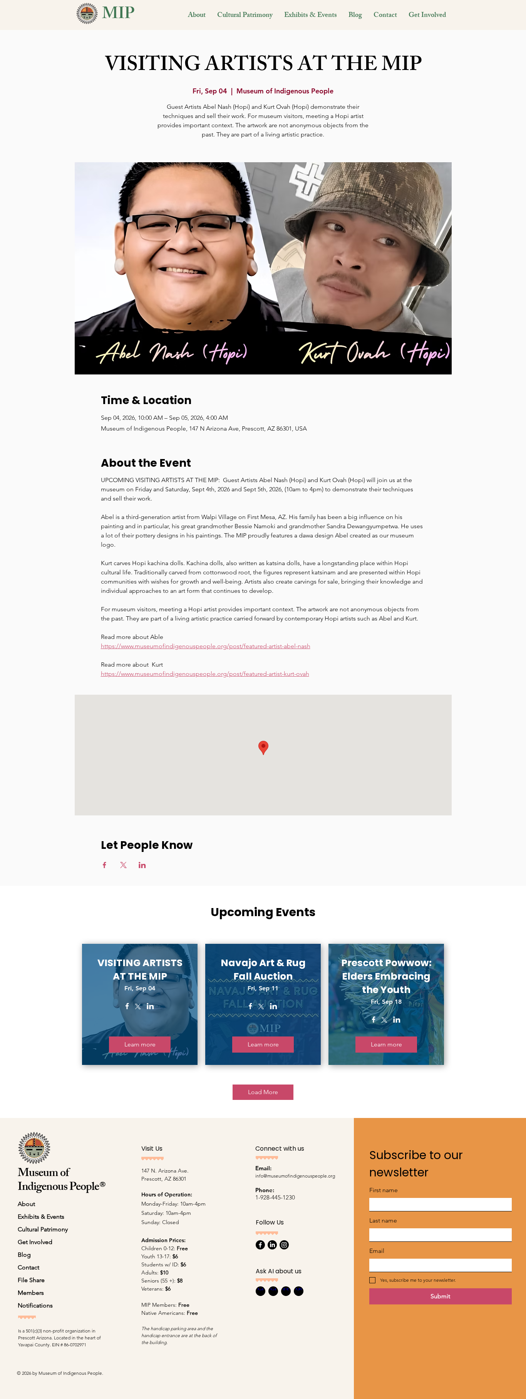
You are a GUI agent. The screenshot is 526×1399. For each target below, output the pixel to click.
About (26, 1204)
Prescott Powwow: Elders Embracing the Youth (386, 976)
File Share (31, 1280)
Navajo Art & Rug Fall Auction (263, 969)
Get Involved (35, 1242)
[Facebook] (260, 1244)
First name (383, 1190)
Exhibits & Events (41, 1216)
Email (376, 1250)
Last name (383, 1220)
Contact (28, 1267)
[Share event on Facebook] (104, 865)
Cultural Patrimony (43, 1229)
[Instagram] (284, 1244)
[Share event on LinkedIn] (142, 865)
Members (31, 1292)
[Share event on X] (123, 865)
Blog (24, 1254)
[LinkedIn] (272, 1244)
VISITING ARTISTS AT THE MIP (140, 969)
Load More (263, 1092)
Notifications (35, 1305)
